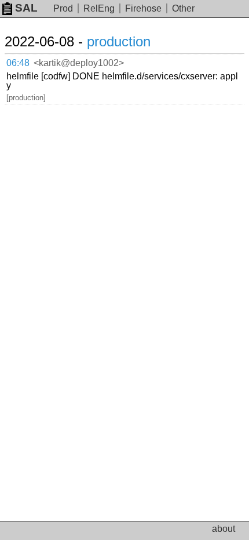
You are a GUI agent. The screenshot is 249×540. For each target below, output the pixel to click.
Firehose (143, 8)
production (119, 41)
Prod (63, 8)
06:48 (18, 63)
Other (183, 8)
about (223, 529)
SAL (26, 8)
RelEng (99, 8)
